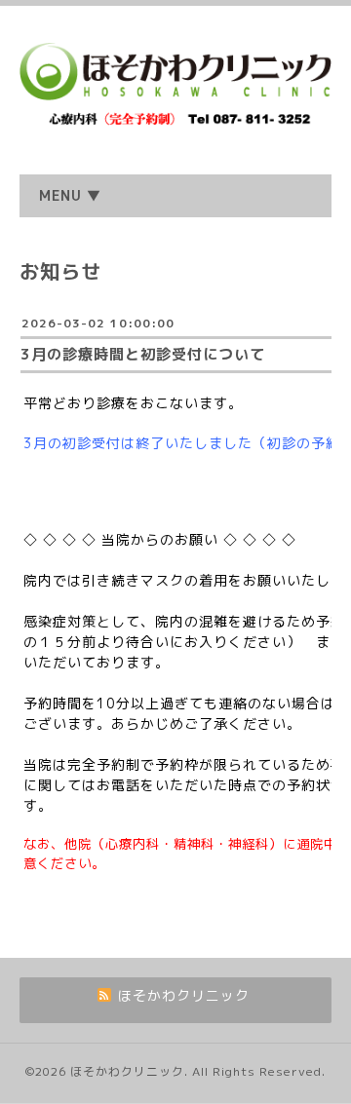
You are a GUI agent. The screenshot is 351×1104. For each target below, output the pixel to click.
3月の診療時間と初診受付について (142, 354)
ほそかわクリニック (127, 1071)
